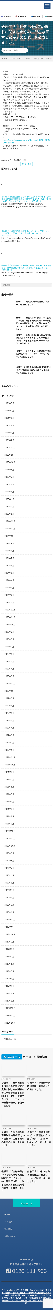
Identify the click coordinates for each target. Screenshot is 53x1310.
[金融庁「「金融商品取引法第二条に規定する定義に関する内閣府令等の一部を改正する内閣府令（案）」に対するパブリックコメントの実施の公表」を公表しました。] (8, 322)
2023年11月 (9, 617)
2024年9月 (9, 543)
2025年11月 (9, 455)
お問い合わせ (10, 1236)
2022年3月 (9, 735)
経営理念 (36, 16)
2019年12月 (9, 919)
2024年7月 (9, 558)
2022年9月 (9, 698)
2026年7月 (9, 410)
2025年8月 (9, 469)
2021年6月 (9, 787)
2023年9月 (9, 632)
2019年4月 (9, 978)
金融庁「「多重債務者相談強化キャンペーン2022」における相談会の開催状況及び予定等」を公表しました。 (25, 232)
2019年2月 (9, 993)
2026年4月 (9, 425)
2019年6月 (9, 964)
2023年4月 (9, 669)
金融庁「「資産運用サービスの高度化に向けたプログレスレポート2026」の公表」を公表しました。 (33, 354)
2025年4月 (9, 499)
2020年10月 (9, 846)
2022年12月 (9, 683)
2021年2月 (9, 816)
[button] (47, 6)
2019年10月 (9, 934)
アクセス (8, 1222)
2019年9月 (9, 942)
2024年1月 (9, 602)
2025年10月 (9, 462)
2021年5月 (9, 794)
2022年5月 (9, 720)
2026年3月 (9, 433)
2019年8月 (9, 949)
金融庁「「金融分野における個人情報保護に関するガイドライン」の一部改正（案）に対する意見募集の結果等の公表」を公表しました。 (12, 1181)
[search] (49, 285)
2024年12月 (9, 521)
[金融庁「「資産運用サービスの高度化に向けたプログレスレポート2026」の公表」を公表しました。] (8, 356)
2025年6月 (9, 484)
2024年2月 (9, 595)
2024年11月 (9, 528)
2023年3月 (9, 676)
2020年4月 (9, 890)
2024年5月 (9, 573)
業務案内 (7, 16)
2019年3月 (9, 986)
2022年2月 (9, 742)
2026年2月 (9, 440)
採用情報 (8, 1229)
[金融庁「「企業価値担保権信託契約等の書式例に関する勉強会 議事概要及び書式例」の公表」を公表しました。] (15, 253)
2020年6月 (9, 875)
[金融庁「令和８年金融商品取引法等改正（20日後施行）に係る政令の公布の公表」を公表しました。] (8, 372)
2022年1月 (9, 750)
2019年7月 (9, 956)
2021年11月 (9, 757)
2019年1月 (9, 1001)
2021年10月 (9, 765)
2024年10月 (9, 536)
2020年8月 (9, 860)
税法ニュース (19, 50)
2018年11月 (9, 1015)
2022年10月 (9, 691)
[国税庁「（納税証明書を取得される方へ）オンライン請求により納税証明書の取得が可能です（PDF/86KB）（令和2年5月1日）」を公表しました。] (15, 184)
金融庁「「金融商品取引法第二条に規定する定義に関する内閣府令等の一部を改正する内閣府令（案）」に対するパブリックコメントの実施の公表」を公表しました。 (33, 323)
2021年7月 (9, 779)
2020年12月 (9, 831)
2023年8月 (9, 639)
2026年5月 (9, 418)
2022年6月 (9, 713)
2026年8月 (9, 403)
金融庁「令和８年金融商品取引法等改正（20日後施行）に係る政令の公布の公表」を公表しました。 (33, 370)
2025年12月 (9, 447)
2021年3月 (9, 809)
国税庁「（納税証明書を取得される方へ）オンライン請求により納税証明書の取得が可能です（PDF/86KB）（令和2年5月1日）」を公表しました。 (26, 198)
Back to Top (26, 1203)
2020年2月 (9, 905)
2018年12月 (9, 1008)
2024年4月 (9, 580)
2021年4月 (9, 801)
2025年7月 (9, 477)
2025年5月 (9, 492)
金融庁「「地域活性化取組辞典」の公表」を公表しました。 (38, 1086)
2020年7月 (9, 868)
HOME (7, 1214)
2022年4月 (9, 728)
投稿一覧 (26, 164)
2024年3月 (9, 587)
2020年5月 (9, 883)
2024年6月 (9, 565)
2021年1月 (9, 824)
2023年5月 (9, 661)
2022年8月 (9, 706)
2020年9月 (9, 853)
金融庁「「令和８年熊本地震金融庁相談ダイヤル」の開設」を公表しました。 (38, 1176)
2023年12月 (9, 610)
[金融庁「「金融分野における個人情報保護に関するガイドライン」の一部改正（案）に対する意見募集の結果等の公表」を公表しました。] (8, 340)
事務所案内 (21, 16)
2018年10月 (9, 1023)
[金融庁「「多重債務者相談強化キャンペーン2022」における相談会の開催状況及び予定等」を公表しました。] (15, 219)
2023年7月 (9, 647)
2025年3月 (9, 506)
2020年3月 (9, 897)
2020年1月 (9, 912)
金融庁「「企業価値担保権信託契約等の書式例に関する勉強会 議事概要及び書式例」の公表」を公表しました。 (26, 266)
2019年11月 (9, 927)
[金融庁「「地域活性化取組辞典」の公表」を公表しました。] (8, 306)
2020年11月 (9, 838)
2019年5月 (9, 971)
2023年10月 (9, 624)
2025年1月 (9, 514)
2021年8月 (9, 772)
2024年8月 (9, 551)
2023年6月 (9, 654)
